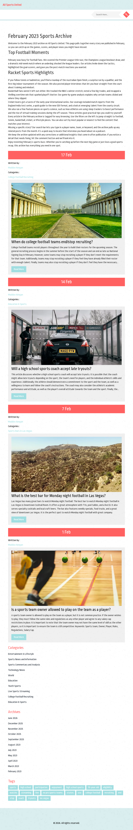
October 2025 (14, 734)
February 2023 (14, 771)
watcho (13, 792)
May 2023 (12, 755)
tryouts (32, 798)
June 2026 (13, 718)
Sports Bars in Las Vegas (20, 431)
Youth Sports (14, 686)
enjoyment (57, 787)
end (119, 792)
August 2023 (14, 744)
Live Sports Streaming (19, 691)
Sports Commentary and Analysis (24, 664)
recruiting (109, 792)
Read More (19, 269)
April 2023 (13, 761)
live (37, 792)
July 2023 (12, 750)
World (11, 675)
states (70, 792)
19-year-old (93, 787)
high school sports (75, 787)
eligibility (107, 787)
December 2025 (15, 723)
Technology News (16, 670)
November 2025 (15, 729)
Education (13, 680)
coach (21, 798)
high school (25, 787)
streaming (26, 792)
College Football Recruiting (20, 177)
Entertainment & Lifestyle (21, 654)
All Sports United (12, 4)
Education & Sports (17, 304)
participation (41, 787)
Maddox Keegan (15, 167)
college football (92, 792)
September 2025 (16, 739)
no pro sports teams (53, 792)
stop (12, 798)
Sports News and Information (22, 659)
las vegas (44, 798)
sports (13, 787)
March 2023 (13, 766)
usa (79, 792)
